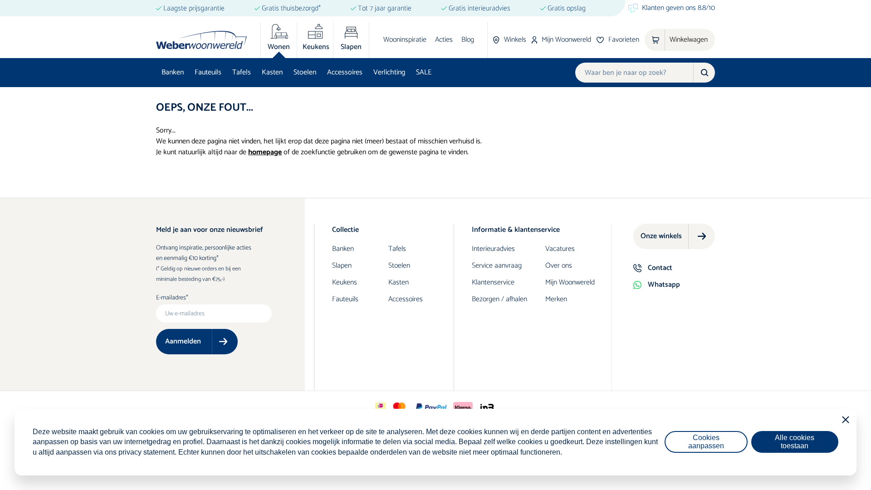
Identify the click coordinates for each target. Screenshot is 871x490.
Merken (556, 299)
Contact (660, 268)
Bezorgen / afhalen (499, 299)
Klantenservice (493, 282)
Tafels (241, 72)
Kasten (272, 72)
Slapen (342, 266)
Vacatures (560, 249)
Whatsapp (664, 285)
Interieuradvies (493, 249)
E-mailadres (171, 298)
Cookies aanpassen (706, 442)
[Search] (704, 73)
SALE (423, 72)
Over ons (558, 266)
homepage (265, 152)
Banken (172, 72)
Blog (467, 40)
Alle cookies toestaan (794, 442)
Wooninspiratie (404, 40)
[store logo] (201, 40)
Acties (444, 40)
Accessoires (344, 72)
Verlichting (389, 72)
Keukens (344, 282)
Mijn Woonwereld (570, 282)
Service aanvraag (497, 266)
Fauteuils (208, 72)
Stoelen (305, 72)
